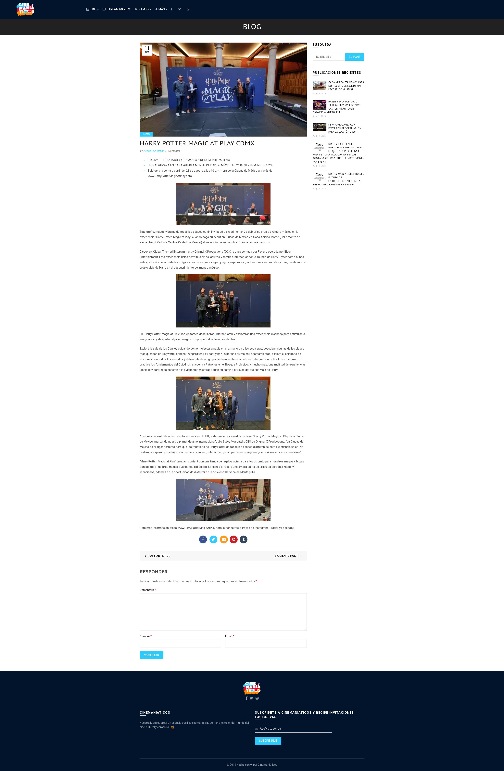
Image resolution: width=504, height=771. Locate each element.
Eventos (146, 134)
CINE (94, 9)
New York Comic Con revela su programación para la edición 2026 (344, 128)
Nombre (146, 636)
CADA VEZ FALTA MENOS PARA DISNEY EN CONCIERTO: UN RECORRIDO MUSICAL (346, 86)
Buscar (354, 56)
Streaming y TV (118, 9)
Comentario (148, 590)
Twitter (213, 539)
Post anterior (159, 555)
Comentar (174, 151)
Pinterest (234, 539)
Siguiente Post (287, 555)
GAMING (144, 9)
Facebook (203, 539)
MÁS (161, 9)
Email (224, 539)
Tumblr (243, 539)
